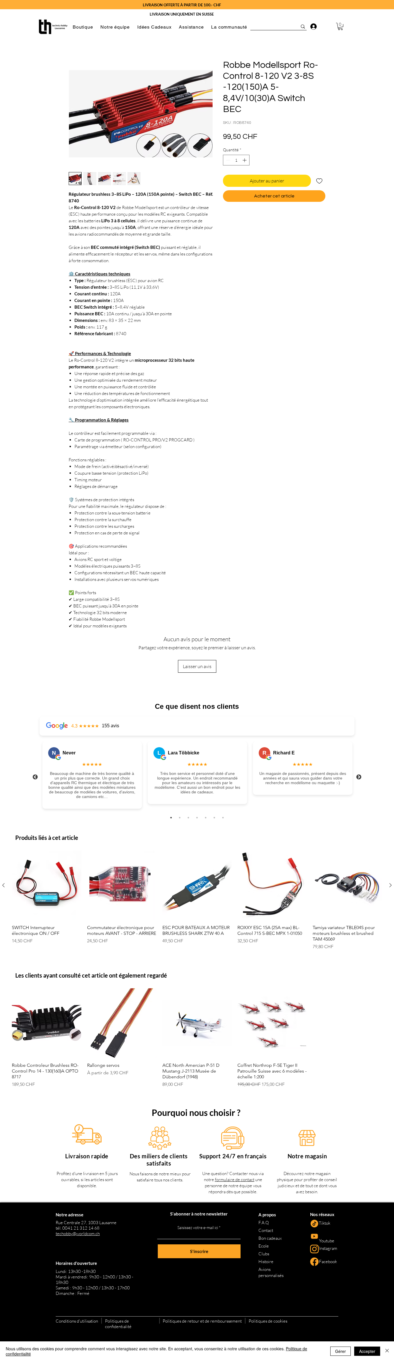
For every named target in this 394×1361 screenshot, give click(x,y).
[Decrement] (227, 160)
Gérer (340, 1351)
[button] (83, 27)
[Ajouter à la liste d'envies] (319, 181)
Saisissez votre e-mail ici (197, 1228)
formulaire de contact (234, 1179)
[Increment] (245, 160)
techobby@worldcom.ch (78, 1233)
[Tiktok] (314, 1223)
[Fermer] (387, 1351)
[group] (197, 900)
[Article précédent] (3, 885)
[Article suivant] (390, 885)
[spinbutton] (236, 160)
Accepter (367, 1351)
